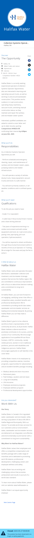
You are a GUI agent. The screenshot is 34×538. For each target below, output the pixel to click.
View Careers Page (9, 502)
